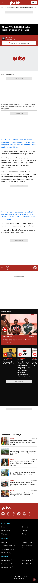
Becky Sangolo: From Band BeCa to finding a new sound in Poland (21, 494)
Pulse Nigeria (5, 560)
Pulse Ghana (5, 564)
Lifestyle (4, 534)
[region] (19, 363)
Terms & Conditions (7, 549)
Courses (24, 534)
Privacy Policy (6, 553)
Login (34, 2)
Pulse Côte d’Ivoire (28, 564)
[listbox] (20, 363)
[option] (9, 363)
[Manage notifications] (34, 579)
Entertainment (8, 7)
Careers (24, 530)
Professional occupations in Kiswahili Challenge (17, 341)
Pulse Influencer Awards (27, 547)
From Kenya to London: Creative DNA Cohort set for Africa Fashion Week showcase (22, 463)
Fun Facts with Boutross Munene (8, 363)
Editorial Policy (27, 542)
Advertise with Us (7, 546)
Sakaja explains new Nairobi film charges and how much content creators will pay (23, 442)
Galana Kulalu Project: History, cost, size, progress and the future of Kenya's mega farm (23, 453)
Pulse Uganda (6, 567)
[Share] (34, 38)
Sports (24, 527)
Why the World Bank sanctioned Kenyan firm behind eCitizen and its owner (23, 473)
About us (4, 542)
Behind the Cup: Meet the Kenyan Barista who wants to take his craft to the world (22, 484)
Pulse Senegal (26, 560)
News (12, 438)
